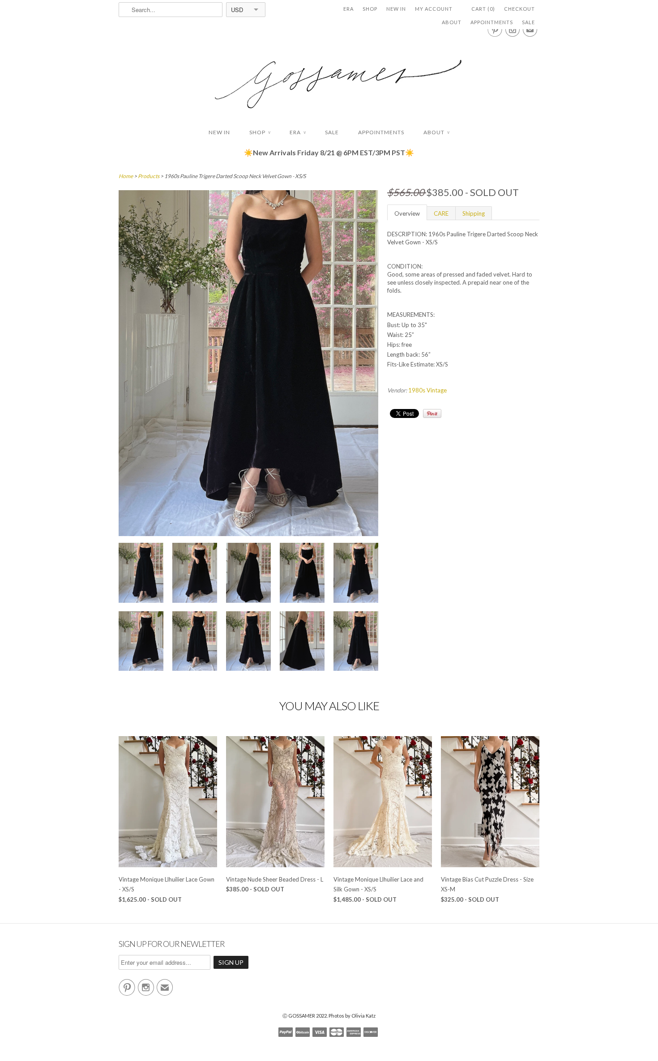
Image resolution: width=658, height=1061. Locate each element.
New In (396, 9)
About (451, 22)
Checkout (519, 9)
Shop (370, 9)
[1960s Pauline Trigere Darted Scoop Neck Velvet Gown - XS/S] (141, 574)
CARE (441, 213)
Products (148, 176)
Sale (528, 22)
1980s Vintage (427, 390)
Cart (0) (483, 9)
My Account (434, 9)
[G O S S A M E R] (329, 75)
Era (348, 9)
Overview (407, 213)
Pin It (432, 413)
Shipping (473, 213)
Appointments (491, 22)
